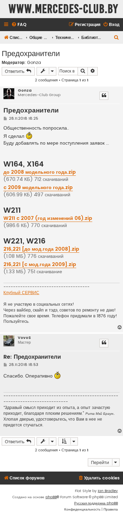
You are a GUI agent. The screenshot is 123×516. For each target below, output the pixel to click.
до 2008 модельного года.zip (39, 172)
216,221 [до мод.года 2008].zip (41, 249)
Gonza (34, 62)
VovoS (24, 337)
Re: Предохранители (32, 357)
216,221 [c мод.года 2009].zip (39, 264)
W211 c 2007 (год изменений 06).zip (47, 218)
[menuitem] (18, 24)
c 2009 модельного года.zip (38, 187)
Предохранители (31, 53)
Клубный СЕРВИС (21, 292)
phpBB (51, 497)
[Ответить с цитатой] (103, 96)
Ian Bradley (108, 490)
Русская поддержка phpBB (96, 503)
